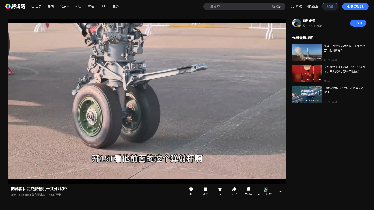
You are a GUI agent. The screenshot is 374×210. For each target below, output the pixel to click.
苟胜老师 (309, 21)
